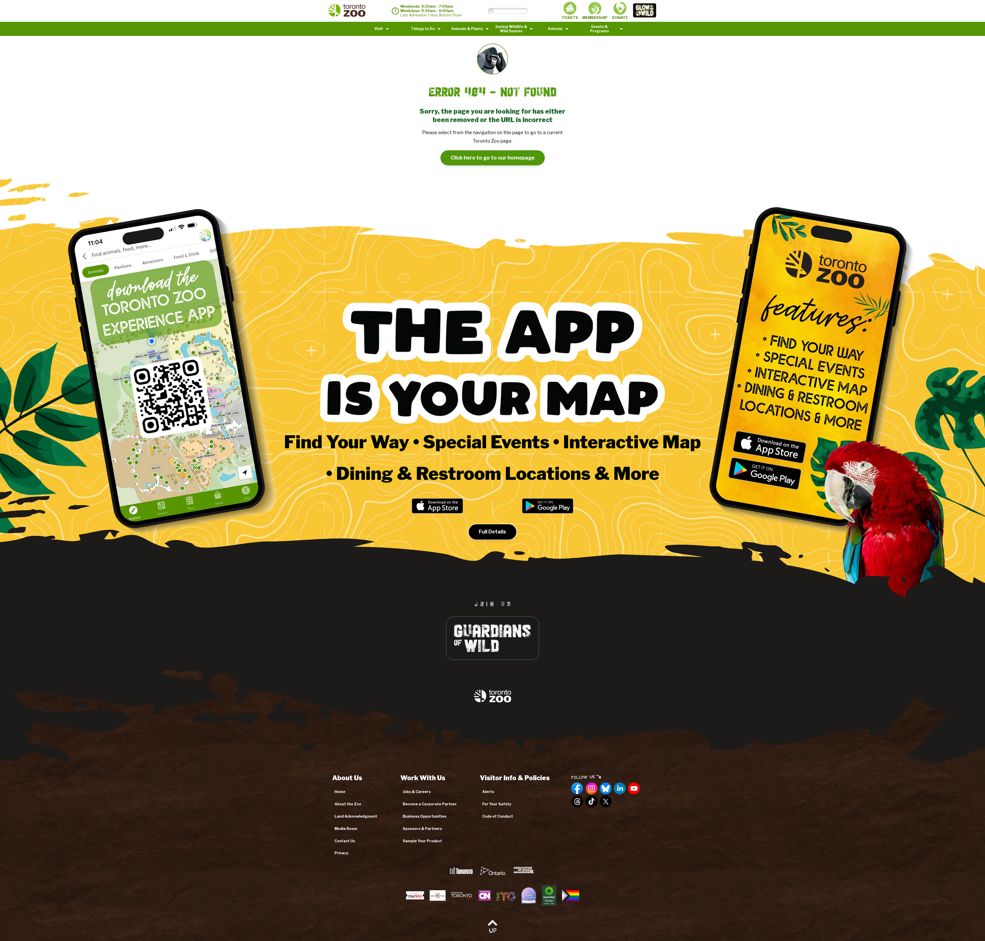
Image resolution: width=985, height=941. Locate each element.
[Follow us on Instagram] (591, 788)
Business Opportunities (424, 816)
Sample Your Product (422, 841)
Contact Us (344, 841)
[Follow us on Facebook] (577, 788)
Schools (555, 28)
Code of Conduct (497, 816)
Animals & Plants (467, 28)
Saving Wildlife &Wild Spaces (511, 28)
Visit (379, 28)
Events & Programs (599, 28)
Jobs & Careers (417, 791)
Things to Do (423, 28)
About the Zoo (347, 804)
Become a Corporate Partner (430, 804)
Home (339, 791)
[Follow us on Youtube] (634, 788)
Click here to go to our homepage (493, 158)
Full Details (492, 532)
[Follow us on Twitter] (605, 802)
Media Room (345, 828)
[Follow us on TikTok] (591, 802)
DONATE (620, 17)
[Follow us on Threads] (577, 802)
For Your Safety (496, 804)
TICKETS (570, 17)
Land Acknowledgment (355, 816)
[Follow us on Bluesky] (605, 788)
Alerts (488, 791)
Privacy (341, 853)
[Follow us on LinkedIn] (620, 788)
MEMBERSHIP (594, 17)
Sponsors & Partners (422, 828)
